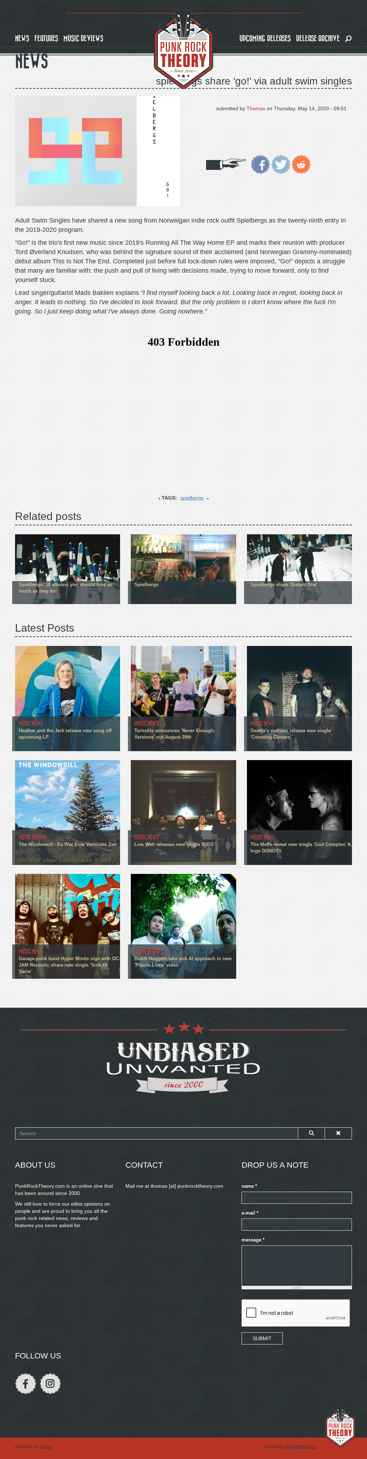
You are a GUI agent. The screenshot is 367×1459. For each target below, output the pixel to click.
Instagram (50, 1383)
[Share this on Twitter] (280, 164)
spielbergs (192, 498)
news (22, 38)
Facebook (25, 1383)
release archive (318, 38)
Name (249, 1186)
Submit (262, 1338)
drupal (45, 1446)
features (46, 38)
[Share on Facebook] (260, 164)
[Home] (183, 49)
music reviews (83, 38)
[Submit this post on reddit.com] (301, 164)
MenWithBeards (300, 1446)
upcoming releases (265, 38)
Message (253, 1239)
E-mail (250, 1213)
